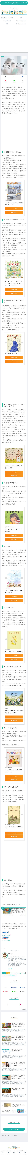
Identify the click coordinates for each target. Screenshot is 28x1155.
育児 (9, 973)
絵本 (4, 973)
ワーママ (14, 973)
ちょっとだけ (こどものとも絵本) (14, 651)
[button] (22, 81)
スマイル (10, 953)
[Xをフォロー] (9, 969)
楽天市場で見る (14, 212)
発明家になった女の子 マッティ (13, 353)
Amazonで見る (14, 208)
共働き (19, 973)
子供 (24, 973)
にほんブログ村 (6, 935)
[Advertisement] (14, 39)
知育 (4, 975)
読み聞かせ (14, 975)
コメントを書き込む (14, 1129)
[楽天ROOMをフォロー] (11, 969)
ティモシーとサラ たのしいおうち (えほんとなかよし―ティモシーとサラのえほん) (14, 283)
